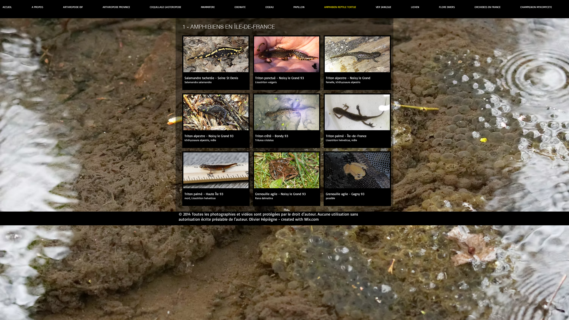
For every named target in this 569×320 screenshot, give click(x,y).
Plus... (287, 209)
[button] (216, 62)
